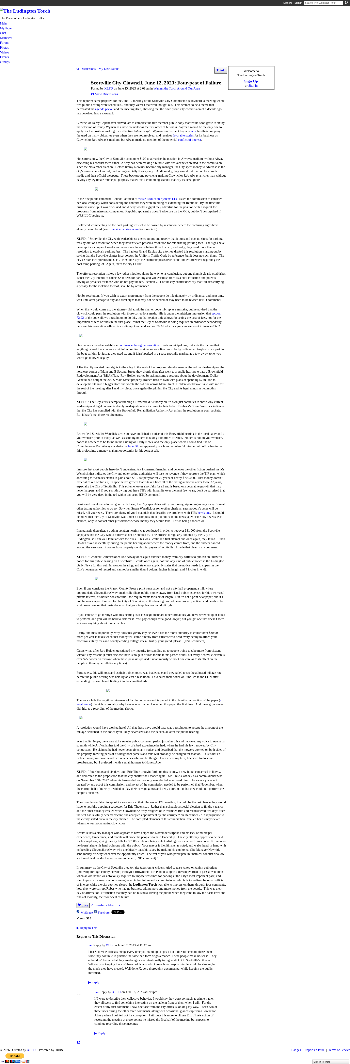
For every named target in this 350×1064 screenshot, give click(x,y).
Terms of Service (339, 1050)
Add (222, 70)
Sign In (298, 2)
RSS (79, 1042)
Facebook (104, 912)
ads (193, 131)
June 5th (133, 446)
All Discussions (86, 68)
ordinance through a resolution (139, 345)
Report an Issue (314, 1050)
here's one (203, 512)
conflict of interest (189, 139)
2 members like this (105, 905)
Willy (109, 945)
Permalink (91, 946)
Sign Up (287, 2)
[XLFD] (82, 90)
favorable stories (183, 135)
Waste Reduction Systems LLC (158, 198)
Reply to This (87, 928)
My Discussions (109, 68)
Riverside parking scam (124, 229)
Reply (93, 982)
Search (346, 2)
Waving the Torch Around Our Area (177, 88)
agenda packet (104, 109)
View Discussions (106, 94)
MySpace (87, 912)
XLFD (108, 88)
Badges (296, 1050)
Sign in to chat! (322, 1062)
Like (84, 905)
